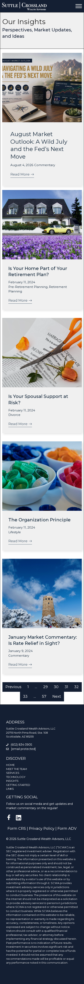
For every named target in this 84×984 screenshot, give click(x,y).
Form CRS (17, 828)
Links (10, 788)
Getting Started (18, 784)
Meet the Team (16, 769)
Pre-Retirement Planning (28, 287)
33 (25, 696)
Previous (13, 687)
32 (76, 687)
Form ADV (67, 828)
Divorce (14, 415)
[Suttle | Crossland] (24, 6)
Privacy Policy (41, 828)
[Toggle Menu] (78, 6)
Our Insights (23, 21)
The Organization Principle (39, 520)
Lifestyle (14, 532)
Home (10, 764)
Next (56, 696)
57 (44, 696)
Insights (12, 780)
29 (45, 687)
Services (12, 772)
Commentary (44, 165)
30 (56, 687)
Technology (15, 777)
